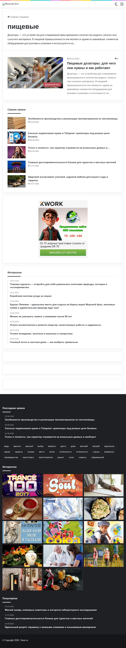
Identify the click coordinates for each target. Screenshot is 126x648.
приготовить (28, 457)
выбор (40, 446)
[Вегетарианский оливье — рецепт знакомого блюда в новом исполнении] (104, 509)
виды (6, 446)
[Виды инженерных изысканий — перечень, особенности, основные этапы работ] (104, 556)
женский (84, 446)
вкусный (29, 446)
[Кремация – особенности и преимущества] (22, 556)
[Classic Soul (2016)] (63, 485)
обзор (52, 452)
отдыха (96, 452)
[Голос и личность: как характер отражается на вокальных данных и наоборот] (17, 152)
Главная (14, 17)
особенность (82, 452)
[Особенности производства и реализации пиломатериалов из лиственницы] (17, 123)
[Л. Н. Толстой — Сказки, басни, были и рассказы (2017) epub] (22, 532)
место (42, 452)
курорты (19, 452)
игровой (96, 446)
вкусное (17, 446)
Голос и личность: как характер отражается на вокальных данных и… (69, 147)
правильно (109, 452)
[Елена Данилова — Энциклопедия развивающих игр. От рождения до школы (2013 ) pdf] (104, 532)
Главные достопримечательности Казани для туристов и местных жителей (72, 162)
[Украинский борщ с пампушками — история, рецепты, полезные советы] (22, 509)
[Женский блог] (10, 4)
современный (97, 457)
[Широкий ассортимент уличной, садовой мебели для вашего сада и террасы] (17, 181)
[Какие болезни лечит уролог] (63, 556)
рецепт (60, 457)
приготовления (46, 457)
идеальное (109, 446)
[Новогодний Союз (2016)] (63, 532)
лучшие (30, 452)
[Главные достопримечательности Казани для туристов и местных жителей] (17, 167)
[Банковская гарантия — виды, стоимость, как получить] (104, 485)
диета (63, 446)
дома (73, 446)
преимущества (11, 457)
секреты (82, 457)
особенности (65, 452)
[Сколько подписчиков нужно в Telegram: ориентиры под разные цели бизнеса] (17, 138)
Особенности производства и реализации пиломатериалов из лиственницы (73, 118)
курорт (7, 452)
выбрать (52, 446)
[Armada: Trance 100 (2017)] (22, 485)
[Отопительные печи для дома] (22, 579)
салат (71, 457)
